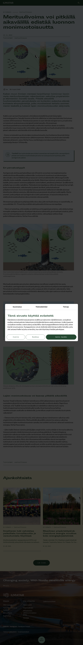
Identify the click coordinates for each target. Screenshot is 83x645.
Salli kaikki (61, 337)
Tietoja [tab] (66, 307)
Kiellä (16, 337)
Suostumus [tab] (17, 307)
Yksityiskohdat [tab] (41, 307)
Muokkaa (35, 337)
